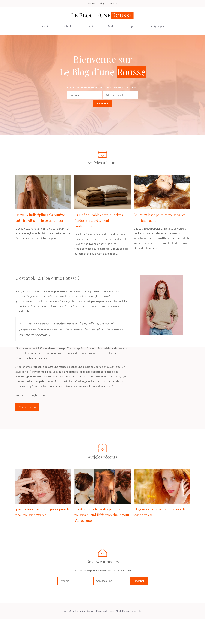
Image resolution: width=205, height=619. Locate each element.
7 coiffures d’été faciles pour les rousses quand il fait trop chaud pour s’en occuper (102, 515)
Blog (102, 3)
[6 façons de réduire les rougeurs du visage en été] (162, 501)
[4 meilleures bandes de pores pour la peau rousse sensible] (43, 501)
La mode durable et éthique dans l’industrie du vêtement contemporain (98, 220)
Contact (113, 3)
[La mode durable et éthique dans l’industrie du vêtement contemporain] (102, 207)
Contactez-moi (27, 407)
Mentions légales (105, 610)
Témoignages (155, 26)
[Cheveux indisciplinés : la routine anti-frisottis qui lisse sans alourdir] (43, 207)
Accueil (91, 3)
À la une (46, 26)
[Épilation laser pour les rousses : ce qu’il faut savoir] (162, 207)
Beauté (91, 26)
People (131, 26)
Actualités (69, 26)
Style (111, 26)
